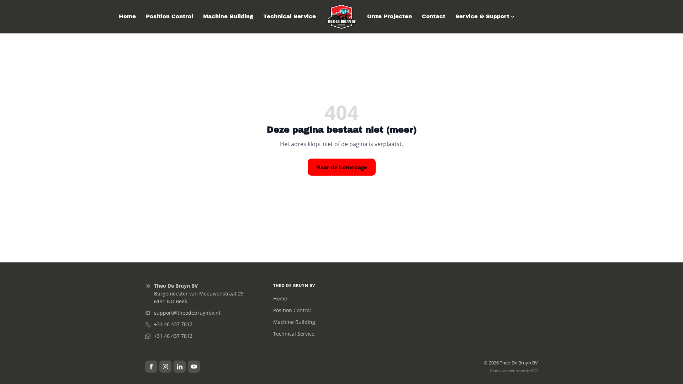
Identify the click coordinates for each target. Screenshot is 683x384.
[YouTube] (194, 367)
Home (127, 16)
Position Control (169, 16)
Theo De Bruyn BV (294, 285)
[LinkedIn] (180, 367)
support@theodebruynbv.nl (187, 312)
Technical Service (289, 16)
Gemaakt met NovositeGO (514, 370)
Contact (433, 16)
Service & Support (482, 16)
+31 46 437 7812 (173, 324)
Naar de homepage (341, 167)
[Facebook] (151, 367)
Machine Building (228, 16)
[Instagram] (165, 367)
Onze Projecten (389, 16)
